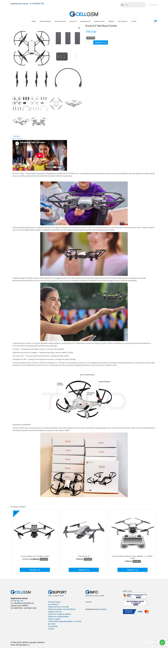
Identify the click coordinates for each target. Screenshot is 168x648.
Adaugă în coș (100, 42)
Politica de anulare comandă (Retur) (61, 609)
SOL (130, 591)
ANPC (125, 591)
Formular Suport (54, 602)
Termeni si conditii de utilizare (59, 614)
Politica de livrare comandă (58, 607)
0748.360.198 (38, 3)
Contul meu (152, 5)
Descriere (17, 136)
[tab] (17, 136)
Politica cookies (54, 619)
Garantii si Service (55, 612)
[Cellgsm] (84, 14)
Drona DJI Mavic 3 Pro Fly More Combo (35, 556)
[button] (79, 28)
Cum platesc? (53, 604)
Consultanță (52, 626)
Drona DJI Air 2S (84, 556)
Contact (51, 629)
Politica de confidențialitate (58, 616)
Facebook (102, 609)
